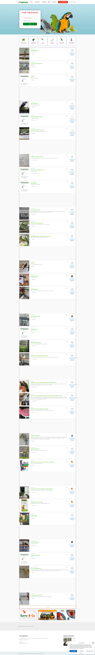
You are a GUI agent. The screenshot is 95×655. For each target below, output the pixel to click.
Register (74, 2)
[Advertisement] (47, 94)
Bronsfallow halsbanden (35, 555)
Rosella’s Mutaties (34, 276)
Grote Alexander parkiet (35, 209)
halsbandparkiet (34, 183)
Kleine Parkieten (71, 43)
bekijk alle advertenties (72, 53)
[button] (93, 642)
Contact (72, 54)
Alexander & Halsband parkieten (37, 223)
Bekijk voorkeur (89, 651)
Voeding (32, 460)
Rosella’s (32, 263)
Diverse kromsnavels (24, 43)
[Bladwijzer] (66, 49)
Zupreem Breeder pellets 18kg (37, 502)
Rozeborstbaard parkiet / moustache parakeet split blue (42, 488)
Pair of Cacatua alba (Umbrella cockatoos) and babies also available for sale (46, 395)
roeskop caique (34, 515)
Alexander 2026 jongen (35, 316)
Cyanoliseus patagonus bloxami (37, 156)
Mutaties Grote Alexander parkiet (37, 169)
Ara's (42, 43)
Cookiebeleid (80, 653)
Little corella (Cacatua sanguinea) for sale (39, 355)
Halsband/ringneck (34, 50)
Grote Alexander (34, 329)
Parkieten (32, 76)
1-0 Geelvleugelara (34, 289)
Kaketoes (52, 43)
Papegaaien (33, 43)
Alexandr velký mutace (35, 435)
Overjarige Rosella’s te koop (36, 116)
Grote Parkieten (62, 43)
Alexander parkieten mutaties (36, 63)
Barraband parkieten (35, 542)
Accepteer (73, 651)
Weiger (81, 651)
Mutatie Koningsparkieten (36, 342)
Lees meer (21, 641)
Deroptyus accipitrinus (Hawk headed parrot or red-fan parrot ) (43, 382)
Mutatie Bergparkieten (35, 448)
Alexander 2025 (34, 103)
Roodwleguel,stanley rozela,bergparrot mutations (41, 236)
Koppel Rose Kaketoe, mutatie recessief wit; (39, 408)
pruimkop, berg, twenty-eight (37, 595)
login (71, 2)
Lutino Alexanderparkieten (36, 568)
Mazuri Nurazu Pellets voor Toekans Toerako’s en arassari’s (42, 462)
